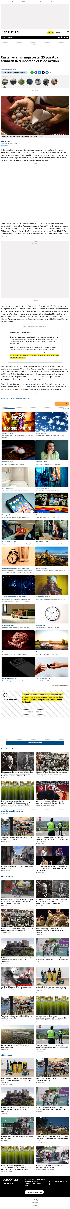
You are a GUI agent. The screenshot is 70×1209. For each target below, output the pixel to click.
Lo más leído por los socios (10, 749)
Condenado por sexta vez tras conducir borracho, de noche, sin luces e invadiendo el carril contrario (52, 839)
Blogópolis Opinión (41, 1169)
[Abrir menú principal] (68, 32)
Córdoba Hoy (7, 37)
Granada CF (56, 1)
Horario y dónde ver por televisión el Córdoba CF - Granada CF (17, 1137)
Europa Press (4, 1049)
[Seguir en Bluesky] (49, 1181)
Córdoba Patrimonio (63, 1)
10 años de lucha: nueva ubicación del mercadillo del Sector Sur (49, 1167)
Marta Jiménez (5, 778)
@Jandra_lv (5, 145)
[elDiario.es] (12, 1183)
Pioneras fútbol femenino (23, 1)
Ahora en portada (7, 876)
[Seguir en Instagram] (58, 1181)
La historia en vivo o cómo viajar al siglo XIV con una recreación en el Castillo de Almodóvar (16, 960)
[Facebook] (35, 72)
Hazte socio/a (51, 32)
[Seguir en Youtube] (61, 1181)
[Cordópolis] (12, 1179)
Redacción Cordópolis (6, 807)
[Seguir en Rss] (49, 1184)
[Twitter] (43, 72)
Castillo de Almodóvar (42, 1)
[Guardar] (50, 72)
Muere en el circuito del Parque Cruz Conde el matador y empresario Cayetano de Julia (52, 802)
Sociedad (12, 398)
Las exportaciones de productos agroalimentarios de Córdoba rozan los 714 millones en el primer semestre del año (16, 803)
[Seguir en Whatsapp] (66, 1181)
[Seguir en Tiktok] (63, 1181)
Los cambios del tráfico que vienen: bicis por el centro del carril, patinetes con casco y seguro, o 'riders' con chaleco (17, 901)
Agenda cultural (50, 1)
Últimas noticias (6, 1055)
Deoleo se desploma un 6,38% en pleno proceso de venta (15, 1046)
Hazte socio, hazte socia (33, 712)
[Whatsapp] (32, 72)
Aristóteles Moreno (41, 776)
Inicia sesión (58, 32)
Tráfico (12, 1)
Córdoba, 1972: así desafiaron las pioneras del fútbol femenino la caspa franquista (51, 773)
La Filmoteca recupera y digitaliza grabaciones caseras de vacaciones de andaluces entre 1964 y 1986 (52, 1138)
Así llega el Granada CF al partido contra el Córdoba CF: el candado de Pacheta (16, 988)
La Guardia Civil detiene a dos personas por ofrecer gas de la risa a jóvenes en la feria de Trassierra (51, 989)
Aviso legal (35, 1202)
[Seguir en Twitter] (52, 1181)
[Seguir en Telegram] (56, 1181)
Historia (16, 1)
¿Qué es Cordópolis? (35, 1200)
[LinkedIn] (47, 72)
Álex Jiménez (39, 962)
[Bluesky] (39, 72)
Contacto (35, 1205)
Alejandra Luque (5, 141)
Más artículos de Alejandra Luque (12, 811)
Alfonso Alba (39, 805)
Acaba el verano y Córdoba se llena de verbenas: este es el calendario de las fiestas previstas (51, 931)
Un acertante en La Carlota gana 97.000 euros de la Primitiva (17, 867)
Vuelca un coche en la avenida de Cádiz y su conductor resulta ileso (16, 838)
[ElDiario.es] (62, 37)
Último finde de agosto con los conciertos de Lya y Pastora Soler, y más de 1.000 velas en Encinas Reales (52, 868)
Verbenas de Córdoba (33, 1)
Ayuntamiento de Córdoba (23, 398)
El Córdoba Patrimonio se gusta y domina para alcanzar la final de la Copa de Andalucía (52, 959)
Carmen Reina (4, 963)
